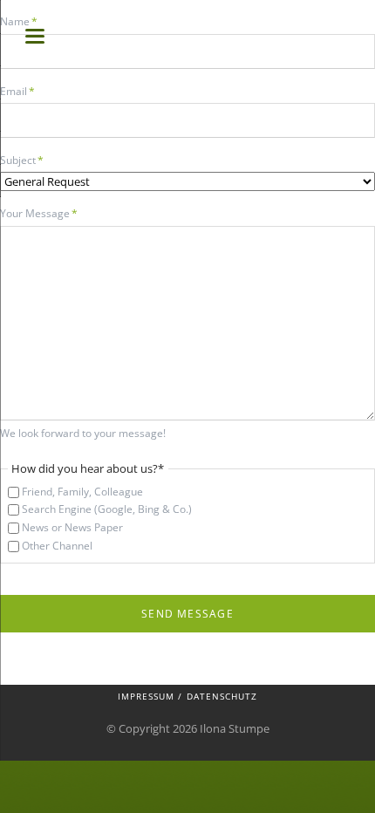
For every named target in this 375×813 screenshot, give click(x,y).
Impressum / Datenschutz (187, 696)
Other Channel (57, 545)
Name (23, 21)
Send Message (187, 613)
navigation (35, 36)
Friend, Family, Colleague (82, 491)
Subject (23, 159)
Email (23, 91)
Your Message (39, 213)
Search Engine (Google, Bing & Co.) (107, 509)
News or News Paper (72, 527)
